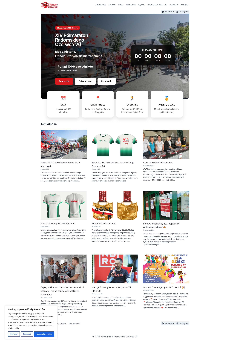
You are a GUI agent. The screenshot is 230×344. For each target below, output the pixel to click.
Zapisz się (64, 81)
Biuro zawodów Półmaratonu (158, 162)
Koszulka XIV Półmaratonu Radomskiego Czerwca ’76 (113, 164)
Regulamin (131, 4)
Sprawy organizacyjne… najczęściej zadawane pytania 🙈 (161, 225)
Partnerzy (173, 4)
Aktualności (100, 4)
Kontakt (184, 4)
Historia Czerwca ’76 (157, 4)
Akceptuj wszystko (44, 334)
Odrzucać (27, 334)
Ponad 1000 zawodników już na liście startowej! (60, 164)
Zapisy (112, 4)
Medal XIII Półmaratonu (104, 223)
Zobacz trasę (85, 81)
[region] (31, 322)
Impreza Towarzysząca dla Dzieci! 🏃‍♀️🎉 (164, 287)
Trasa (120, 4)
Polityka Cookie (59, 323)
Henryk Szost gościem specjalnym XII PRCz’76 (111, 289)
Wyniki (141, 4)
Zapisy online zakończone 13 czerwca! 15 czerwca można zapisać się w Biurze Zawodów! (62, 291)
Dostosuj (13, 334)
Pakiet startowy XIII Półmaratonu (58, 223)
